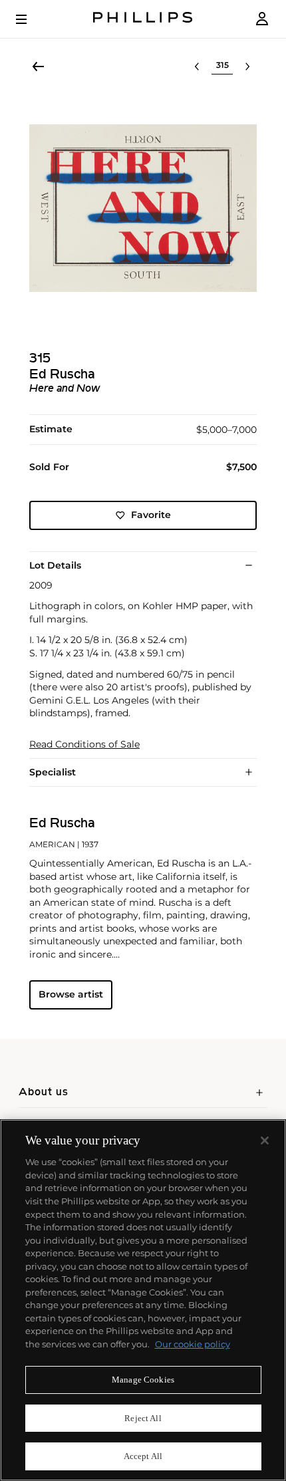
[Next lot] (247, 66)
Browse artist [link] (71, 994)
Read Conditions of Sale (84, 744)
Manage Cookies (143, 1380)
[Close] (264, 1140)
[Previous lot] (197, 66)
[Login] (262, 19)
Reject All (142, 1418)
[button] (143, 208)
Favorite (151, 515)
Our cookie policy (192, 1344)
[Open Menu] (30, 19)
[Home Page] (143, 19)
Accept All (143, 1456)
